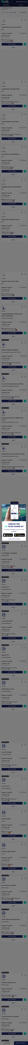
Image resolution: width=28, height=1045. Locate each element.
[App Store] (8, 535)
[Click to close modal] (24, 506)
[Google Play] (19, 535)
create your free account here (14, 538)
